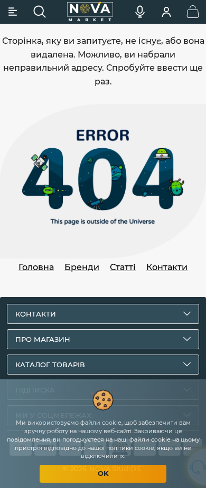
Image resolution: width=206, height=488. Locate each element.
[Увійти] (166, 11)
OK (103, 473)
